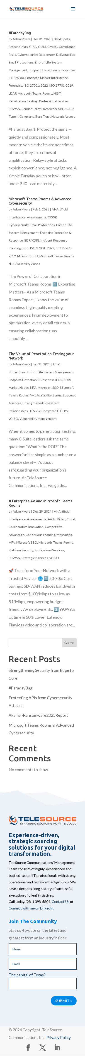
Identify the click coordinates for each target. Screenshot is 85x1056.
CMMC (52, 47)
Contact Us (60, 901)
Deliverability (65, 54)
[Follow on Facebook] (28, 1047)
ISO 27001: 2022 (36, 85)
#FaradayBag (20, 33)
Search (69, 643)
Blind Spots (62, 39)
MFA (33, 387)
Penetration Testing (23, 101)
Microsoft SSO (27, 256)
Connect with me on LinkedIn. (31, 908)
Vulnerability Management (38, 418)
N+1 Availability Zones (24, 264)
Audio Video (56, 519)
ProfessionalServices (54, 101)
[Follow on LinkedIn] (57, 1047)
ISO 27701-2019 (61, 85)
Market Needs (19, 387)
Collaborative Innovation (26, 527)
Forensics (15, 85)
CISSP (52, 217)
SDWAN (14, 109)
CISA (33, 47)
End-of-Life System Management (50, 372)
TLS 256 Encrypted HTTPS (48, 411)
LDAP (12, 93)
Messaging (64, 535)
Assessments (36, 217)
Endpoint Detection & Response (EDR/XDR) (40, 380)
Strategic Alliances (35, 558)
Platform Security (21, 550)
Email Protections (21, 62)
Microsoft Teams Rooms (35, 93)
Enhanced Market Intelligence (46, 78)
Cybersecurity (27, 54)
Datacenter (47, 54)
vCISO (13, 418)
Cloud (71, 519)
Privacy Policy (58, 1037)
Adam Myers (21, 39)
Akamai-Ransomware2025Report (38, 715)
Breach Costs (18, 47)
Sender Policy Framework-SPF (42, 109)
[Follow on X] (42, 1047)
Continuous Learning (40, 535)
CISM (42, 47)
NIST (57, 93)
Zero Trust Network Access (55, 116)
